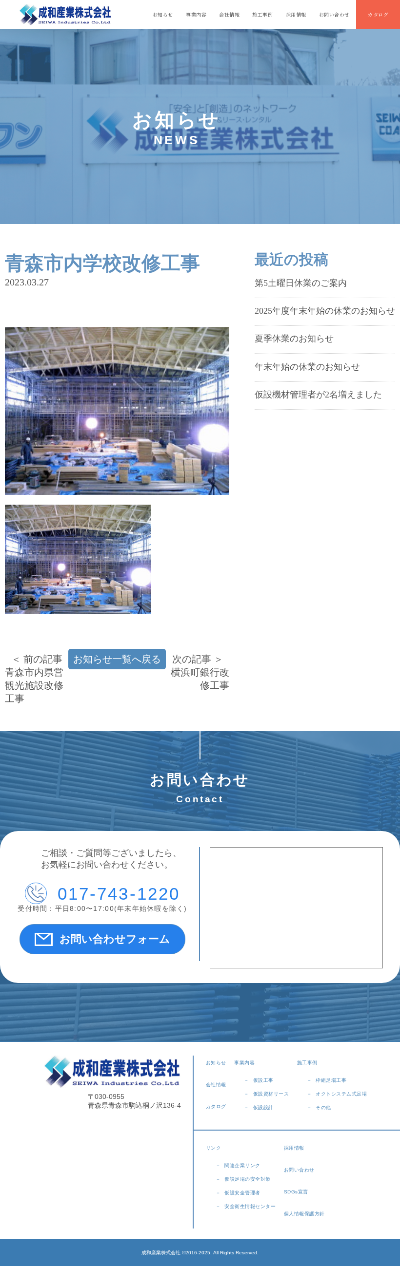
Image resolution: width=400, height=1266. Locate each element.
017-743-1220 (119, 893)
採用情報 (296, 14)
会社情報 (229, 14)
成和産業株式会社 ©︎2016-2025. (176, 1252)
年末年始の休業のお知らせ (307, 367)
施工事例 (262, 14)
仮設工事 (263, 1080)
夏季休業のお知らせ (294, 338)
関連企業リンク (242, 1165)
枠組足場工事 (331, 1080)
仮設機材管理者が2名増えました (318, 394)
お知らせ (163, 14)
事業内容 (196, 14)
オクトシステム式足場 (341, 1093)
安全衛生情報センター (250, 1206)
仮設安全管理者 (242, 1192)
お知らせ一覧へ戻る (117, 659)
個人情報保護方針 (304, 1213)
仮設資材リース (271, 1093)
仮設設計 (263, 1107)
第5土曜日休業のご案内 (301, 283)
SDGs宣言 (296, 1191)
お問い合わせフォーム (115, 939)
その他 (323, 1107)
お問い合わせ (334, 14)
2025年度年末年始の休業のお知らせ (325, 311)
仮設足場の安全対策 (247, 1179)
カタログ (378, 14)
